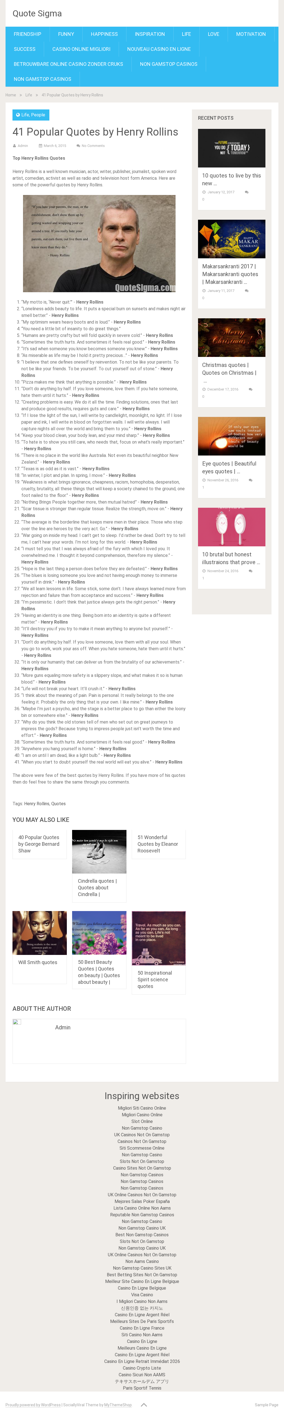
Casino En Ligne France (142, 1328)
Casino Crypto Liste (142, 1368)
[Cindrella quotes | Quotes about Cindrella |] (99, 852)
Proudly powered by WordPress (33, 1405)
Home (11, 95)
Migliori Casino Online (142, 1114)
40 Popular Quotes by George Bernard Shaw (38, 844)
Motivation (251, 34)
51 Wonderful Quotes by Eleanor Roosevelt (158, 844)
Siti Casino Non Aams (142, 1334)
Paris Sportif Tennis (142, 1388)
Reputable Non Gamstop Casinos (142, 1214)
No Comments (93, 146)
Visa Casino (142, 1294)
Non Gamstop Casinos (168, 64)
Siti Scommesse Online (142, 1148)
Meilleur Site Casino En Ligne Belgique (142, 1281)
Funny (66, 34)
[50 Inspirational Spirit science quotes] (159, 938)
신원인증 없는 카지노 (142, 1308)
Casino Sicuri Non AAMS (142, 1374)
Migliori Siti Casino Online (142, 1108)
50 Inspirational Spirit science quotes (155, 979)
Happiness (104, 34)
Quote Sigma (37, 13)
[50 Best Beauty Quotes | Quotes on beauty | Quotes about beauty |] (99, 933)
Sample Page (266, 1405)
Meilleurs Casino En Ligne (142, 1348)
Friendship (27, 34)
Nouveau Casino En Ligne (159, 49)
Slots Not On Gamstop (142, 1161)
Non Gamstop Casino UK (142, 1228)
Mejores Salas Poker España (142, 1201)
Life (186, 34)
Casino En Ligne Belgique (142, 1288)
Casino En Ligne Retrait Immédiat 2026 (142, 1361)
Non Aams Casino (142, 1261)
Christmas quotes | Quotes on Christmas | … (229, 373)
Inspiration (150, 34)
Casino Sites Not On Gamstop (142, 1168)
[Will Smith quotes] (39, 933)
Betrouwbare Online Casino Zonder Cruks (68, 64)
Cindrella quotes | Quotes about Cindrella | (97, 887)
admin (23, 146)
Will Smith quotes (37, 962)
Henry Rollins (36, 803)
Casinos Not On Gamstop (142, 1141)
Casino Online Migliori (81, 49)
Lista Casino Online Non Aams (142, 1208)
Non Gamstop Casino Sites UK (142, 1268)
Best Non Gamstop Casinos (142, 1234)
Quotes (58, 803)
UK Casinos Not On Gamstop (142, 1134)
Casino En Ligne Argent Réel (142, 1314)
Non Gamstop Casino (142, 1128)
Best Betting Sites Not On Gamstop (142, 1274)
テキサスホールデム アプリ (142, 1381)
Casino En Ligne (142, 1341)
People (38, 114)
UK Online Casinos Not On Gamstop (142, 1194)
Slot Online (142, 1121)
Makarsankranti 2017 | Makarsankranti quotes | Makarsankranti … (230, 274)
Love (213, 34)
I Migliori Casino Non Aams (142, 1301)
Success (25, 49)
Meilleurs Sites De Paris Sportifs (142, 1321)
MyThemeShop (118, 1405)
